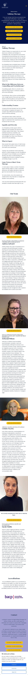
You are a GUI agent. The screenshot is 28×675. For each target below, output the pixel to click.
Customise (14, 668)
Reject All (14, 672)
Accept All (14, 664)
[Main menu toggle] (26, 6)
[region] (14, 663)
